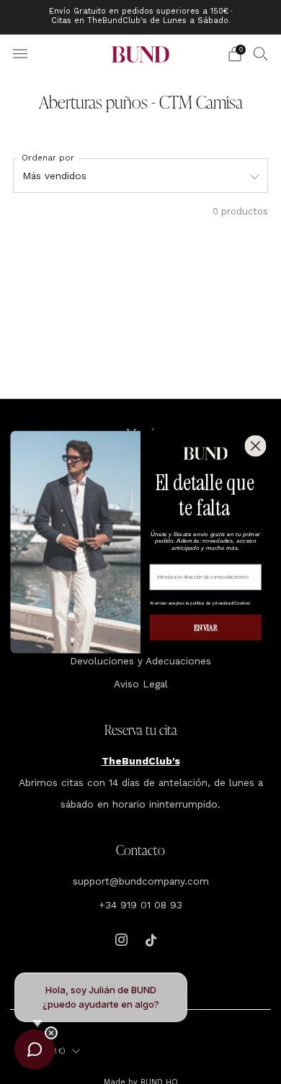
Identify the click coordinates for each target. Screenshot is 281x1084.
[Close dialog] (255, 445)
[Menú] (20, 54)
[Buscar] (261, 53)
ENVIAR (206, 627)
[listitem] (141, 17)
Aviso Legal (141, 684)
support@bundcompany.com (141, 881)
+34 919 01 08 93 (140, 905)
